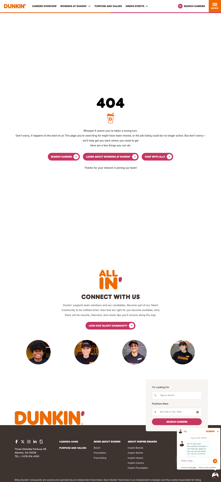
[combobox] (176, 412)
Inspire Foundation (138, 468)
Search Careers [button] (61, 156)
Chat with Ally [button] (155, 156)
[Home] (15, 6)
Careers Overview (44, 6)
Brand (97, 448)
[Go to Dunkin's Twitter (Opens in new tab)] (23, 442)
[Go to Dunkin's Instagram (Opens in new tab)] (29, 442)
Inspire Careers (136, 463)
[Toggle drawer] (214, 4)
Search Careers (176, 421)
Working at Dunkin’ (73, 6)
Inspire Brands (135, 448)
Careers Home (68, 442)
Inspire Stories (135, 453)
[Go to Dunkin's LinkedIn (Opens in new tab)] (35, 442)
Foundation (100, 453)
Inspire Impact (135, 458)
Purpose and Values (108, 6)
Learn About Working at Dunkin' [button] (108, 156)
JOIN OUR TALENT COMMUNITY (108, 325)
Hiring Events (135, 6)
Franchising (100, 458)
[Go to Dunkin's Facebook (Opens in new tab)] (16, 442)
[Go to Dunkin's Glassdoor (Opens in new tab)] (41, 442)
